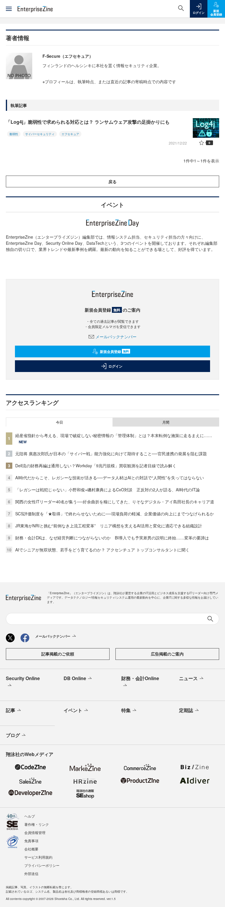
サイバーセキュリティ (39, 134)
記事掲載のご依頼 (57, 654)
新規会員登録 (114, 351)
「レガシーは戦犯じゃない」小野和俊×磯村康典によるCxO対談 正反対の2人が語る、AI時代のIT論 (107, 489)
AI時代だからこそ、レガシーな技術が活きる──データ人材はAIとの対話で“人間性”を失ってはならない (109, 477)
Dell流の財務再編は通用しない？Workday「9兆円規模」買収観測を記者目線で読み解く (95, 465)
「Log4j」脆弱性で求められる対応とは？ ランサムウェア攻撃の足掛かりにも (88, 121)
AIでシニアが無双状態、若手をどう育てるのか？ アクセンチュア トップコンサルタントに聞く (102, 550)
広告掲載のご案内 (167, 654)
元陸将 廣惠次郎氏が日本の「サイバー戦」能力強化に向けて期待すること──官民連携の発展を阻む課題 (111, 453)
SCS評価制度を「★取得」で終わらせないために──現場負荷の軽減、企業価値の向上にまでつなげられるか (114, 514)
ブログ (13, 735)
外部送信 (31, 873)
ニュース (188, 678)
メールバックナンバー (116, 336)
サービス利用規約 (38, 857)
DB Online (75, 678)
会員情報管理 (34, 832)
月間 (165, 422)
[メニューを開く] (9, 9)
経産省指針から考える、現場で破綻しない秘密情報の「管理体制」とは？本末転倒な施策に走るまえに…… (113, 435)
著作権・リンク (36, 824)
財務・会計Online (140, 678)
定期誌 (186, 710)
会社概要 (31, 848)
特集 (126, 710)
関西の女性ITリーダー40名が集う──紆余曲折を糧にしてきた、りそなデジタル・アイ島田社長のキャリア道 (114, 502)
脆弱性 (13, 134)
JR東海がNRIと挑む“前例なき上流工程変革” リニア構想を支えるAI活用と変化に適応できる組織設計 (108, 526)
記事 (10, 710)
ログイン (115, 366)
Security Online (23, 678)
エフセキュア (70, 134)
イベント (73, 710)
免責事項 (31, 840)
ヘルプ (29, 815)
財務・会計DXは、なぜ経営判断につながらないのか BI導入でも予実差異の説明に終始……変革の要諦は (112, 538)
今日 (59, 422)
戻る (112, 181)
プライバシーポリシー (41, 865)
